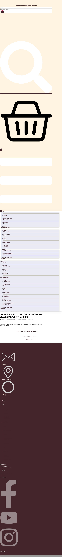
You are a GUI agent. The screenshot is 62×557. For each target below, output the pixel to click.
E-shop (3, 404)
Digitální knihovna (7, 429)
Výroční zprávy (5, 223)
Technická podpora (6, 234)
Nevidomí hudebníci (6, 242)
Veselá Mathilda (5, 245)
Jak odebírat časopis (6, 254)
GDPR (4, 274)
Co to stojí (5, 215)
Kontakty (4, 226)
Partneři (3, 258)
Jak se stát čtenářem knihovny (8, 253)
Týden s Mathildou (6, 246)
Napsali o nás (5, 270)
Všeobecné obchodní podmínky (7, 467)
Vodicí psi (4, 230)
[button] (26, 180)
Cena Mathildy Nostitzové (7, 218)
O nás (2, 211)
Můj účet (3, 470)
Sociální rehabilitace (6, 231)
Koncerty (4, 241)
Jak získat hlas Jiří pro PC (7, 257)
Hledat (2, 11)
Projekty (3, 278)
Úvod (0, 311)
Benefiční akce (5, 243)
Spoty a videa (5, 222)
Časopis (4, 235)
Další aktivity (5, 297)
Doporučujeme (5, 219)
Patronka (4, 214)
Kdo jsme (4, 212)
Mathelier (4, 237)
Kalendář (4, 239)
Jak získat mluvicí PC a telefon (8, 301)
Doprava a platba (4, 466)
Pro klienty (3, 249)
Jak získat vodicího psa (7, 250)
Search (1, 7)
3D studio (4, 238)
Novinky (3, 311)
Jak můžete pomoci (6, 216)
